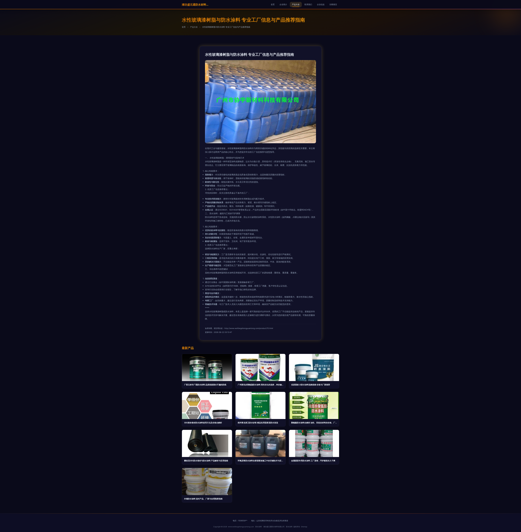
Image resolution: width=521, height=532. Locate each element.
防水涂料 (258, 527)
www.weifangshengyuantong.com (241, 527)
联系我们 (308, 4)
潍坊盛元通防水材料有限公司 (195, 4)
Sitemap (304, 527)
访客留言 (333, 4)
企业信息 (321, 4)
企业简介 (283, 4)
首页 (273, 4)
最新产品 (188, 348)
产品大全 (296, 4)
